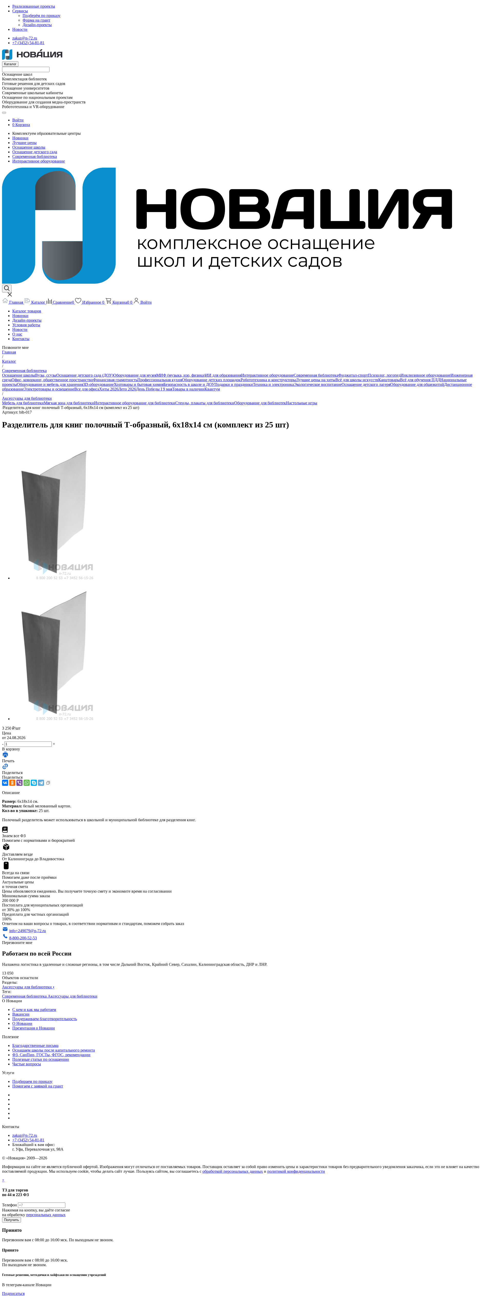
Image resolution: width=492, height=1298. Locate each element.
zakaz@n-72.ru (24, 38)
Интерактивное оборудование (38, 161)
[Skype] (34, 783)
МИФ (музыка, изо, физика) (180, 375)
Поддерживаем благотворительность (44, 1019)
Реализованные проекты (33, 6)
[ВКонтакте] (5, 783)
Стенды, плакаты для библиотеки (204, 403)
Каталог (10, 64)
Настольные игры (301, 403)
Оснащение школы (28, 147)
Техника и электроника (273, 384)
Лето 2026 (127, 389)
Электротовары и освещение (49, 389)
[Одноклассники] (12, 783)
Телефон (9, 1205)
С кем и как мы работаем (34, 1009)
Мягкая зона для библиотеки (69, 403)
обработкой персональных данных (232, 1171)
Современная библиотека (34, 156)
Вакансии (20, 1014)
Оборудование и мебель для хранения (50, 384)
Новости (19, 29)
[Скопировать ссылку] (48, 783)
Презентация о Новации (33, 1028)
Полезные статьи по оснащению (40, 1059)
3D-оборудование (98, 384)
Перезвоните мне (17, 942)
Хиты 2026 (108, 389)
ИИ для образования (223, 375)
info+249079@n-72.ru (27, 931)
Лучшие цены (24, 142)
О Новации (22, 1023)
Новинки (20, 138)
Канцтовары (389, 380)
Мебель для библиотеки (23, 403)
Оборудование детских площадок (211, 380)
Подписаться (13, 1293)
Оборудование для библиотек (260, 403)
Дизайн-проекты (37, 25)
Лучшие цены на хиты (315, 380)
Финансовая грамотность (115, 380)
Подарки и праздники (233, 384)
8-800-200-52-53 (23, 938)
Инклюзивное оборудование (425, 375)
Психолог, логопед (384, 375)
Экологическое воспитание (318, 384)
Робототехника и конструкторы (268, 380)
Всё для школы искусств (356, 380)
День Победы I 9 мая (154, 389)
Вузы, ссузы (45, 375)
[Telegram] (41, 783)
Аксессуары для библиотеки (28, 987)
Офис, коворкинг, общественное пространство (52, 380)
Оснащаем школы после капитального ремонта (53, 1050)
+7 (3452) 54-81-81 (28, 43)
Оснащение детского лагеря (366, 384)
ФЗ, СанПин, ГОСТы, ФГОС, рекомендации (51, 1055)
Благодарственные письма (35, 1045)
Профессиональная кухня (159, 380)
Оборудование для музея (134, 375)
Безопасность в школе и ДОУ (188, 384)
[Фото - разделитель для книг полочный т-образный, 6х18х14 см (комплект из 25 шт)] (52, 578)
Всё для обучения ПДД (420, 380)
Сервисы (20, 11)
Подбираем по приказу (32, 1081)
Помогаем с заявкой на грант (37, 1086)
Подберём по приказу (41, 15)
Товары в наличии (188, 389)
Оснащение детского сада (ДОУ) (84, 375)
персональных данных (46, 1215)
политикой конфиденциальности (296, 1171)
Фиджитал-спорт (353, 375)
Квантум (212, 389)
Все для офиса (86, 389)
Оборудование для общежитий (417, 384)
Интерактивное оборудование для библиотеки (134, 403)
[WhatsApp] (27, 783)
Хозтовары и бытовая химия (138, 384)
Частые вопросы (26, 1064)
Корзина (22, 124)
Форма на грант (36, 20)
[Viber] (19, 783)
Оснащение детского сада (34, 152)
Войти (18, 120)
